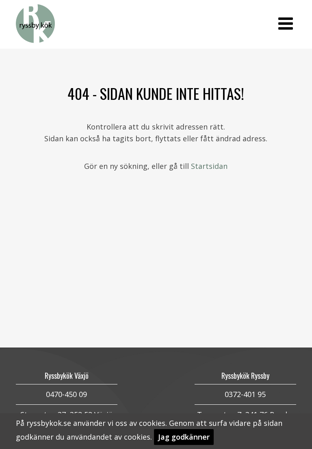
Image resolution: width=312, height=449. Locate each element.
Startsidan (209, 166)
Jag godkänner (184, 437)
